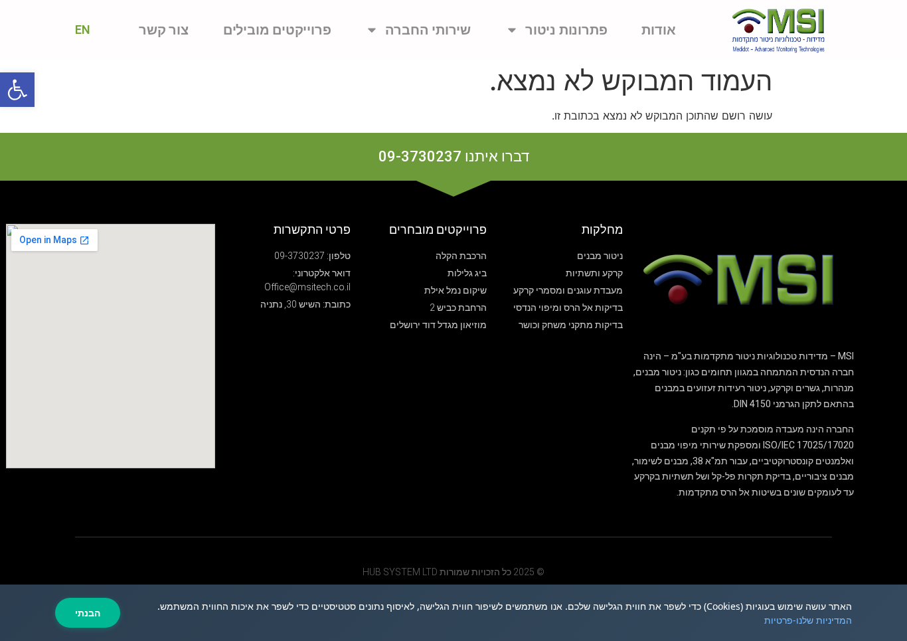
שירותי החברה (428, 30)
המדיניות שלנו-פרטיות (808, 620)
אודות (658, 30)
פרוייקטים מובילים (277, 30)
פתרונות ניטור (566, 30)
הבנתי (87, 612)
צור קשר (164, 30)
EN (82, 30)
